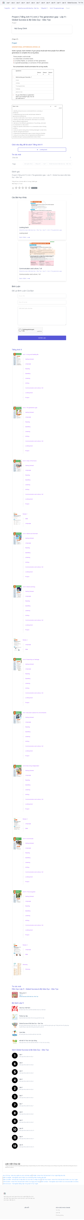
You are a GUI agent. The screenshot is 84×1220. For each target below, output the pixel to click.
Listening (27, 378)
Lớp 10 (21, 1128)
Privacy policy (59, 1215)
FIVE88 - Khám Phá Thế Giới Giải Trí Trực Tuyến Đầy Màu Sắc (49, 1175)
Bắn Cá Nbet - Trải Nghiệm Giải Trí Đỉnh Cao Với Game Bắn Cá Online (59, 1181)
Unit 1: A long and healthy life (30, 354)
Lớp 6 (20, 1063)
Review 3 (25, 819)
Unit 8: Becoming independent (31, 766)
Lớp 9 (20, 1120)
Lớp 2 (20, 1087)
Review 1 (25, 514)
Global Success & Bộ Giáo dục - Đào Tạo (60, 163)
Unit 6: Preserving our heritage (31, 659)
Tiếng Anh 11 (22, 993)
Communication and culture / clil (30, 268)
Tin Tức (58, 1210)
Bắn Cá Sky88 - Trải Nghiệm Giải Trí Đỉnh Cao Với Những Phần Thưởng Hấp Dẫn (24, 1177)
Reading (27, 368)
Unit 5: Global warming (29, 586)
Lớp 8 (20, 1112)
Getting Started (29, 359)
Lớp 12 (21, 1145)
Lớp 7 (20, 1104)
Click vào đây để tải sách (27, 145)
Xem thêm (24, 237)
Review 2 (25, 640)
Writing (27, 383)
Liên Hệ (58, 1212)
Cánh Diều (22, 1032)
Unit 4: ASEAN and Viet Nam (30, 533)
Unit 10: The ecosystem (29, 891)
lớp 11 (44, 163)
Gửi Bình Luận (42, 338)
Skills (26, 518)
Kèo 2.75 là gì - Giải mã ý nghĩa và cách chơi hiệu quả (17, 1175)
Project (27, 397)
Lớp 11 (44, 230)
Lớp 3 (20, 1095)
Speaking (27, 373)
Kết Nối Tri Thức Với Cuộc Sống (28, 1040)
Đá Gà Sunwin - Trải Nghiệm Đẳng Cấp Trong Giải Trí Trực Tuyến (20, 1183)
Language (28, 364)
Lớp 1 (20, 1054)
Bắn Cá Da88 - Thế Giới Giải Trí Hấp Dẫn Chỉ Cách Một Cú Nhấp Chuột (22, 1179)
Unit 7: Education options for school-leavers (34, 712)
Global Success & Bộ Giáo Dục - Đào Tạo (30, 230)
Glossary (25, 964)
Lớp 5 (20, 1071)
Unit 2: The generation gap (54, 230)
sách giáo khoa (28, 163)
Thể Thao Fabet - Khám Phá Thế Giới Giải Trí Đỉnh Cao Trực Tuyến (60, 1179)
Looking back (43, 149)
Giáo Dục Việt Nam (24, 1008)
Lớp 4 (20, 1079)
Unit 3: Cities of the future (29, 461)
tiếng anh (38, 163)
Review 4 (25, 945)
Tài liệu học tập (23, 1016)
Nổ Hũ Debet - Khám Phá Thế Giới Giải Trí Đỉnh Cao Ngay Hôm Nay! (21, 1181)
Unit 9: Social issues (28, 838)
